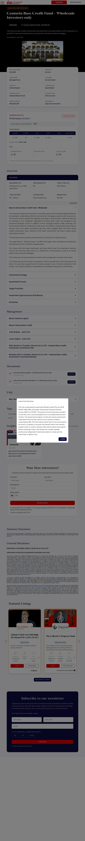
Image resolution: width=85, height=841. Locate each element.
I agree (62, 439)
